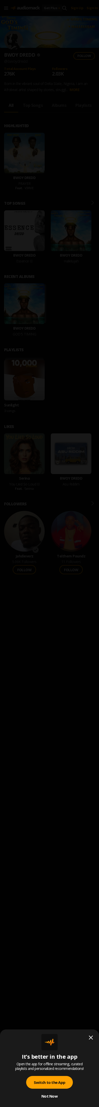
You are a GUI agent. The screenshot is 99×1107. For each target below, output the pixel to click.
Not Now (49, 1096)
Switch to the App (49, 1082)
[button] (49, 553)
